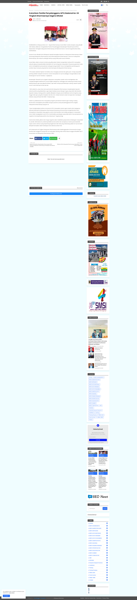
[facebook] (88, 588)
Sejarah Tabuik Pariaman (99, 348)
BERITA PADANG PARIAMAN (94, 396)
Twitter (46, 138)
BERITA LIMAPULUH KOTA (94, 391)
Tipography (77, 5)
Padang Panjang (93, 415)
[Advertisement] (57, 175)
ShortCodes (85, 5)
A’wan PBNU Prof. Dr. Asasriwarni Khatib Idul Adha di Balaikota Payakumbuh (103, 460)
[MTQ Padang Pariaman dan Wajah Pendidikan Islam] (91, 365)
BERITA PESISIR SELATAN (94, 398)
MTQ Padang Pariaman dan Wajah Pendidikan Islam (101, 365)
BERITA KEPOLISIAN (93, 382)
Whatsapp (54, 138)
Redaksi (29, 1)
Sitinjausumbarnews (59, 598)
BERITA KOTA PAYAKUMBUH (94, 389)
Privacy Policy (105, 598)
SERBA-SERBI (69, 5)
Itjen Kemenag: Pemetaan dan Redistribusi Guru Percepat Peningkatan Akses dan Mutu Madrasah (100, 357)
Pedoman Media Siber (38, 1)
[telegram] (88, 593)
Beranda (31, 10)
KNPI (101, 405)
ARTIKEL (90, 377)
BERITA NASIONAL (92, 393)
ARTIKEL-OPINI (61, 5)
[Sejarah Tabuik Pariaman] (91, 349)
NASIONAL (46, 5)
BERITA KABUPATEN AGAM (94, 379)
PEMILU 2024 (101, 415)
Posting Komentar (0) (56, 193)
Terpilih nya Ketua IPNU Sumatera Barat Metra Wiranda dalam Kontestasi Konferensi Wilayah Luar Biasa (97, 342)
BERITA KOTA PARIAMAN (94, 386)
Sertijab (90, 419)
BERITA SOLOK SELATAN (94, 400)
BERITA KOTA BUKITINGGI (94, 384)
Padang (97, 412)
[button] (107, 5)
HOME (41, 5)
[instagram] (88, 591)
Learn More (11, 593)
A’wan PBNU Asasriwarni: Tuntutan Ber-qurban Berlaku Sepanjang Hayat (92, 461)
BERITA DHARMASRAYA (99, 377)
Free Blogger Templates (40, 598)
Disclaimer (46, 1)
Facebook (39, 138)
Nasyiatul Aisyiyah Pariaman (95, 410)
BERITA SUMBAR (92, 403)
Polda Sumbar (92, 417)
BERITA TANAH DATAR (93, 405)
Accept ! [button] (6, 596)
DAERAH (53, 5)
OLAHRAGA (91, 412)
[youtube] (88, 590)
